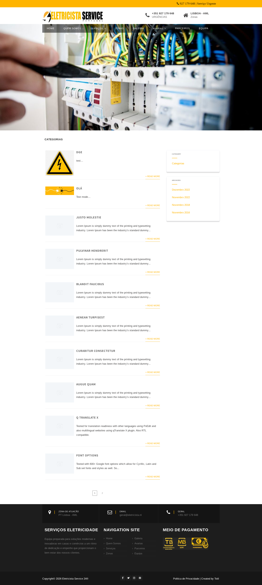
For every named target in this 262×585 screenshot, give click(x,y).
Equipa (203, 28)
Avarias (158, 28)
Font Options (87, 455)
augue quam (86, 384)
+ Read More (152, 176)
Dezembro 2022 (181, 189)
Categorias (178, 163)
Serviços (96, 28)
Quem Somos (72, 28)
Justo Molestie (88, 217)
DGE (79, 152)
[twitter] (128, 577)
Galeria (138, 28)
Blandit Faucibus (90, 284)
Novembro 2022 (181, 197)
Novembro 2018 (181, 205)
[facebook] (122, 577)
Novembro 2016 (181, 212)
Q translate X (87, 417)
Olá (79, 188)
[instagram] (134, 577)
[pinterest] (140, 577)
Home (50, 28)
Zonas (119, 28)
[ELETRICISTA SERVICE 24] (73, 16)
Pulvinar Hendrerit (92, 251)
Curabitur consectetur (95, 351)
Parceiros (182, 28)
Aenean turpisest (90, 317)
